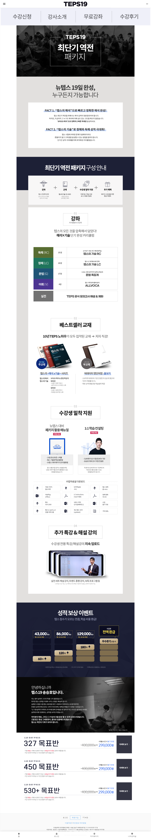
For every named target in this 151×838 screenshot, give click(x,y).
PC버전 (85, 817)
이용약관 (68, 823)
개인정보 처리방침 (79, 823)
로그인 (65, 817)
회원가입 (75, 817)
